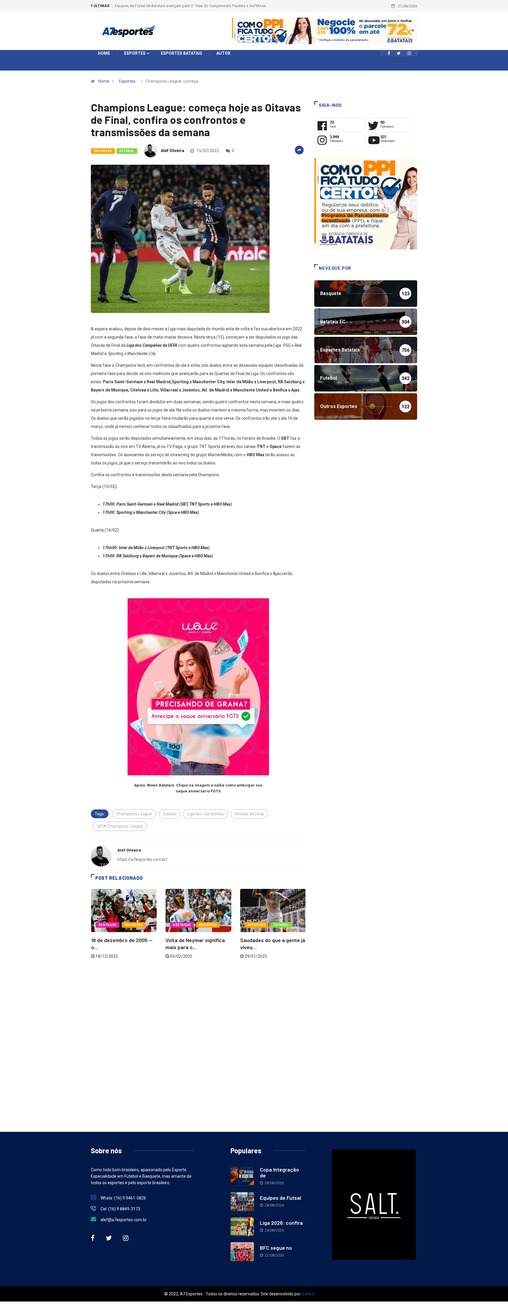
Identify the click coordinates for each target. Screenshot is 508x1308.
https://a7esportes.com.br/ (142, 859)
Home (103, 81)
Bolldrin (308, 1294)
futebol (169, 814)
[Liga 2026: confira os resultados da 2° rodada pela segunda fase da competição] (242, 1226)
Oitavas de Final (249, 814)
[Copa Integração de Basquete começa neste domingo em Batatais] (242, 1176)
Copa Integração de (279, 1172)
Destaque (107, 925)
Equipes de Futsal (280, 1197)
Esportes (127, 81)
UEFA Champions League (120, 826)
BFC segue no (276, 1247)
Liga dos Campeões (205, 814)
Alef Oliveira (172, 150)
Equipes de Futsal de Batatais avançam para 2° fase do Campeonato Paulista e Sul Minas (190, 6)
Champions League (134, 814)
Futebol (126, 151)
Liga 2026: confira (281, 1222)
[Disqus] (198, 1038)
